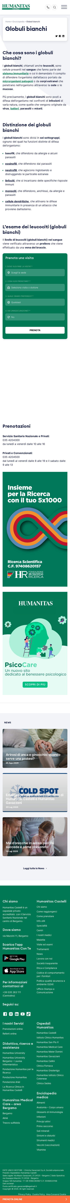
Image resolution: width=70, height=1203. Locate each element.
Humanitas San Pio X (48, 1042)
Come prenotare (45, 916)
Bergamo (7, 1113)
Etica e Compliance (47, 968)
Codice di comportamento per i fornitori (50, 974)
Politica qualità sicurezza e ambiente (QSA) (51, 982)
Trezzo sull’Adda (11, 1122)
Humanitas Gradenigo (48, 1070)
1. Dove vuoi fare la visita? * (18, 266)
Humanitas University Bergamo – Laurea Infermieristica (14, 1061)
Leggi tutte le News (33, 868)
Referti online (9, 1033)
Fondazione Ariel (11, 1082)
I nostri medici (44, 935)
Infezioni (41, 1116)
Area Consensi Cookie (56, 1194)
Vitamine (41, 1149)
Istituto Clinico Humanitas (50, 1037)
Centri (40, 930)
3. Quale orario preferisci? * (19, 296)
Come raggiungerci (47, 911)
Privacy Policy (24, 1194)
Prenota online (12, 1199)
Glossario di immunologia (50, 1112)
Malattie (41, 939)
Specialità (42, 925)
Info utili (41, 921)
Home (8, 21)
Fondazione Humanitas (15, 1077)
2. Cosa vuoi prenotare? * (17, 281)
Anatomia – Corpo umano (50, 1107)
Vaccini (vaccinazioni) (48, 1145)
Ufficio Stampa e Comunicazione (45, 991)
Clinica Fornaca (45, 1065)
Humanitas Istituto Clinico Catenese (50, 1077)
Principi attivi (43, 1121)
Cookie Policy (38, 1194)
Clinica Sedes (44, 1083)
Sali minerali (43, 1130)
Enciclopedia (18, 21)
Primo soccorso (45, 1126)
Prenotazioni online (13, 1028)
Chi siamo (42, 906)
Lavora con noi (44, 958)
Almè (5, 1118)
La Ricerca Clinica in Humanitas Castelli (13, 1088)
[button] (64, 7)
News (40, 953)
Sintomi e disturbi (46, 1135)
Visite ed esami (45, 944)
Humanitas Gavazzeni (48, 1056)
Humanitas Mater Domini (50, 1051)
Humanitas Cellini (46, 1061)
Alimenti (41, 1102)
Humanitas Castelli (46, 1032)
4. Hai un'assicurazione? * (17, 311)
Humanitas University (14, 1053)
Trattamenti (43, 949)
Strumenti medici (46, 1140)
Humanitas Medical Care (50, 1047)
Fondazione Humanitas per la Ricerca (18, 1071)
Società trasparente (47, 963)
